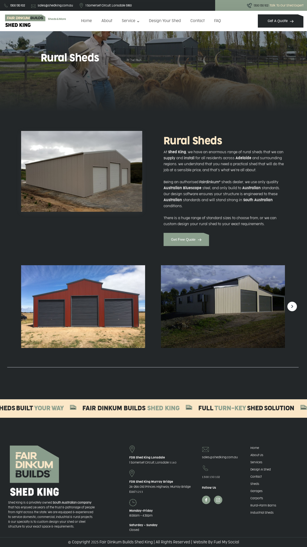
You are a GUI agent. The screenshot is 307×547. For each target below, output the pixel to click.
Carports (256, 498)
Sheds (254, 483)
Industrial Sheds (262, 512)
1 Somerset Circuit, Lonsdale (152, 462)
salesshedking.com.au (218, 457)
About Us (256, 455)
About (106, 21)
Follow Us (209, 487)
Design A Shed (260, 469)
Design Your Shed (165, 21)
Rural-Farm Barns (263, 505)
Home (86, 21)
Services (256, 462)
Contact (197, 21)
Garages (256, 491)
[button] (130, 21)
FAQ (217, 21)
